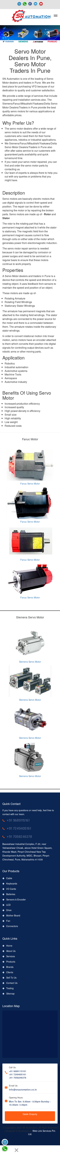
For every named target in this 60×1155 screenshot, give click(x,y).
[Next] (10, 1150)
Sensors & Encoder (15, 899)
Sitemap (9, 993)
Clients (8, 972)
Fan (7, 920)
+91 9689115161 (17, 1071)
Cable (8, 878)
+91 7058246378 (17, 1077)
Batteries (9, 894)
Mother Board (12, 915)
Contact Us (10, 982)
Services (9, 956)
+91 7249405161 (17, 1074)
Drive (8, 910)
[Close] (16, 1150)
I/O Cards (10, 888)
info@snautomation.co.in (23, 1089)
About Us (10, 951)
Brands (8, 966)
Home (8, 945)
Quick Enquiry (30, 1114)
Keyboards (10, 883)
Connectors (11, 926)
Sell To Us (10, 977)
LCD (7, 904)
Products (9, 961)
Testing (9, 988)
